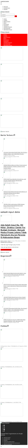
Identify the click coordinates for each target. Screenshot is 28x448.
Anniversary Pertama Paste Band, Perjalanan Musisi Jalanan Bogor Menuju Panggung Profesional (13, 78)
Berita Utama (4, 241)
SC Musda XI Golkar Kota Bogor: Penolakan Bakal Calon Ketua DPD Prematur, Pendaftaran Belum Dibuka (13, 364)
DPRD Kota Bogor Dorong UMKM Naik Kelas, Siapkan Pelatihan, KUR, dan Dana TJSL (15, 320)
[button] (16, 16)
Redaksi (5, 440)
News (9, 241)
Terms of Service (8, 444)
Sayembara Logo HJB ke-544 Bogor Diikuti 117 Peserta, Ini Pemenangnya (12, 113)
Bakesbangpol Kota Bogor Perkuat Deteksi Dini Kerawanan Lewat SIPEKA (12, 344)
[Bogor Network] (5, 11)
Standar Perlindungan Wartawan (12, 443)
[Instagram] (4, 428)
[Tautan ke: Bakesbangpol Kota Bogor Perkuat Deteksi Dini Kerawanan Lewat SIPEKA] (12, 342)
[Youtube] (4, 429)
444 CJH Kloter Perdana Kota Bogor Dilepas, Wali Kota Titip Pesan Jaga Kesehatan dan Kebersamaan (14, 129)
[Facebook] (4, 425)
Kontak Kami (7, 439)
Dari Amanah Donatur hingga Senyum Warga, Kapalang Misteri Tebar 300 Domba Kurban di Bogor (14, 62)
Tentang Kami (7, 437)
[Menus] (1, 2)
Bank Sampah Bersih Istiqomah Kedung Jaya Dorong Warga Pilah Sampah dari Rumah (15, 274)
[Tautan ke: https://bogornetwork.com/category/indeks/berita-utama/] (14, 135)
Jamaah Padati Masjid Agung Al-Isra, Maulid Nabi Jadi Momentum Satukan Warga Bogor (15, 297)
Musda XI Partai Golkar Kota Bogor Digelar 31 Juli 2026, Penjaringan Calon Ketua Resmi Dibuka (13, 382)
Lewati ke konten (5, 1)
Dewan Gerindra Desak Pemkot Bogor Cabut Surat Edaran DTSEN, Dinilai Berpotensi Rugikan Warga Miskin (13, 419)
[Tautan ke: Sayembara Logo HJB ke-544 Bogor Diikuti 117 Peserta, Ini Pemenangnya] (12, 110)
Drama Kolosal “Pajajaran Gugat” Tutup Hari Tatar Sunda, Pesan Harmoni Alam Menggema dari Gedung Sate (14, 96)
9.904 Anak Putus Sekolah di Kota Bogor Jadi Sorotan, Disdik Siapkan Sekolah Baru (15, 179)
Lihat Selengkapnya (6, 249)
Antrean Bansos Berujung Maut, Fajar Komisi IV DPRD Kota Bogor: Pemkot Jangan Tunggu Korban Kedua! (15, 166)
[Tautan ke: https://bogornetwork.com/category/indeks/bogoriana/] (10, 256)
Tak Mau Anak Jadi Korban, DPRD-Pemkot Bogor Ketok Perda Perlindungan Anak (14, 205)
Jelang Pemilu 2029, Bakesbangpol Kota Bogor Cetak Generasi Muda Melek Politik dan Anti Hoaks (14, 400)
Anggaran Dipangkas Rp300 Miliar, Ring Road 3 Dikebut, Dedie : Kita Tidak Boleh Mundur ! (15, 153)
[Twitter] (4, 427)
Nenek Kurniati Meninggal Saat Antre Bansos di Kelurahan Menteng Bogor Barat (15, 192)
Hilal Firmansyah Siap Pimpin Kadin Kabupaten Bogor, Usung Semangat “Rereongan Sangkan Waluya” (15, 286)
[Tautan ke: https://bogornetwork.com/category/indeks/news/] (8, 326)
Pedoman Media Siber (9, 441)
